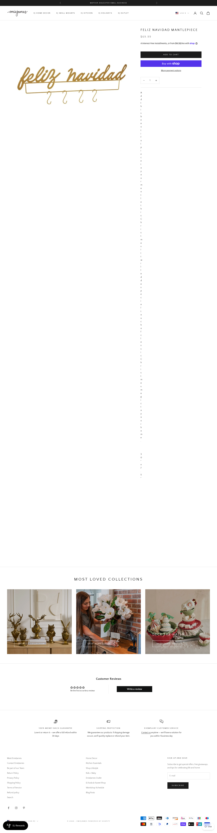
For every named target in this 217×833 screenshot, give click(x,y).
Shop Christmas (167, 644)
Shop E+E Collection (31, 644)
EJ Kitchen (87, 13)
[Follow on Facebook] (8, 807)
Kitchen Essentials (93, 763)
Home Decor (91, 758)
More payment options (171, 70)
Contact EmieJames (15, 763)
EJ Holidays (105, 13)
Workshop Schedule (95, 788)
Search (10, 797)
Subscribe (178, 785)
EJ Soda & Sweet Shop (96, 783)
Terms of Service (14, 788)
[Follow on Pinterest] (23, 807)
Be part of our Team (15, 768)
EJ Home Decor (42, 13)
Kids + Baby (91, 773)
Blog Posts (90, 792)
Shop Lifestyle (92, 768)
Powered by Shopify (99, 821)
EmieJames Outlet (93, 778)
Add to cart (171, 55)
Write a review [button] (134, 689)
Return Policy (13, 773)
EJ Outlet (123, 13)
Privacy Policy (13, 778)
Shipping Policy (14, 783)
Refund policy (13, 792)
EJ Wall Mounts (65, 13)
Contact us (146, 732)
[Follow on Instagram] (16, 807)
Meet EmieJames (14, 758)
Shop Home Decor (99, 644)
